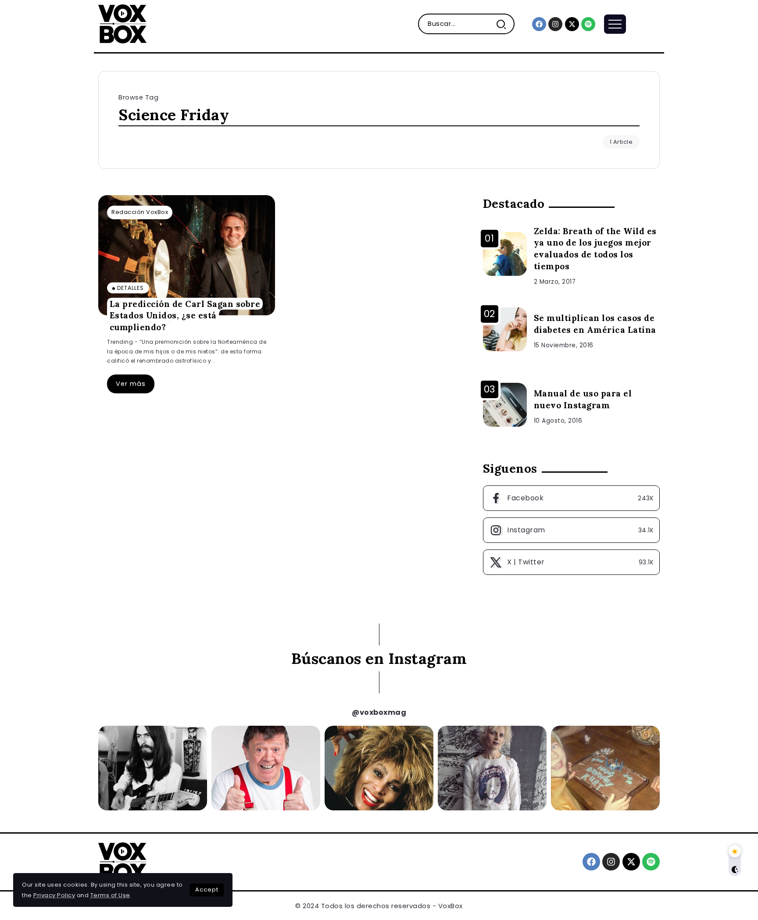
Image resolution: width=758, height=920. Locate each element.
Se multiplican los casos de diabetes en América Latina (595, 324)
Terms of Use (110, 895)
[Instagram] (555, 24)
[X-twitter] (572, 24)
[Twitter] (571, 562)
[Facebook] (539, 24)
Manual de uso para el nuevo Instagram (583, 399)
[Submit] (505, 23)
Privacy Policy (54, 895)
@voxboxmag (379, 712)
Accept (206, 889)
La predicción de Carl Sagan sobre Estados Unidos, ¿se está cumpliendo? (185, 315)
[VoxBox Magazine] (122, 23)
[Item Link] (186, 255)
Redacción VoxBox (139, 212)
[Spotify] (588, 24)
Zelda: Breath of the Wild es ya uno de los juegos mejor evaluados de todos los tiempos (595, 249)
